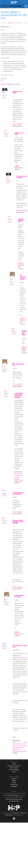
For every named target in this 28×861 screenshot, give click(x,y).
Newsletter (14, 786)
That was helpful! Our (21, 220)
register (8, 84)
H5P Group (23, 813)
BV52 (11, 279)
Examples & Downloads (14, 766)
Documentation (14, 768)
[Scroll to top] (14, 819)
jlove (9, 23)
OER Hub (8, 26)
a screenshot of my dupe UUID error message (18, 395)
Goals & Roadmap (14, 770)
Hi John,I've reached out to (23, 277)
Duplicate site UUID (17, 92)
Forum (14, 772)
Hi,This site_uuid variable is (21, 176)
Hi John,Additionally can (18, 364)
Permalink (4, 98)
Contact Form (14, 784)
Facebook (14, 778)
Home (14, 764)
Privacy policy (8, 815)
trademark (15, 813)
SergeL (4, 643)
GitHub (14, 782)
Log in (2, 84)
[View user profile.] (4, 90)
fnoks (4, 92)
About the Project (14, 801)
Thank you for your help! (24, 333)
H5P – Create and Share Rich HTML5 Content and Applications (14, 2)
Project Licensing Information (14, 799)
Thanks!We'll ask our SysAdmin (18, 493)
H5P (14, 807)
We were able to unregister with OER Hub (17, 521)
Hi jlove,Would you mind (19, 596)
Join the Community (12, 795)
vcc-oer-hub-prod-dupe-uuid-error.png (18, 475)
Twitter (14, 780)
